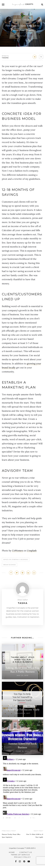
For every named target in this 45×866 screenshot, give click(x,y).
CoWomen (17, 550)
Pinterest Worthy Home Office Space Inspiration (11, 836)
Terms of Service (20, 855)
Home (12, 852)
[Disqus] (22, 786)
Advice (17, 20)
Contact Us (25, 852)
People (28, 20)
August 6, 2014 (22, 36)
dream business (9, 565)
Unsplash (32, 550)
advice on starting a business (15, 559)
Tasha (5, 58)
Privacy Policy (22, 857)
